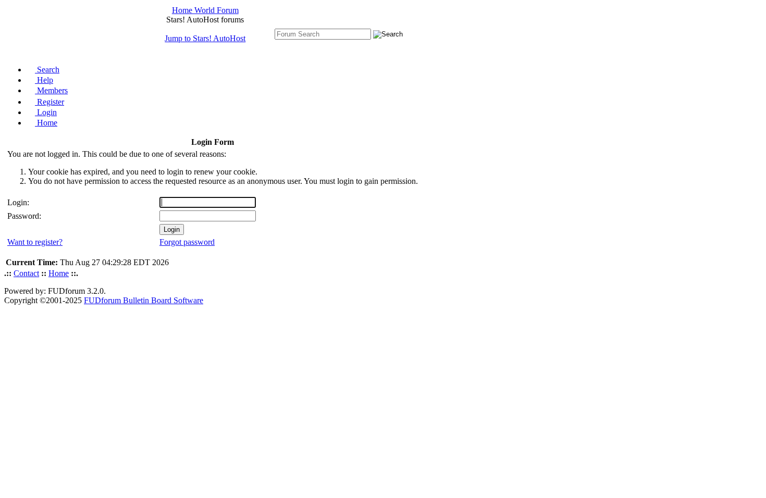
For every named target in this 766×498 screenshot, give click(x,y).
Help (44, 80)
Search (47, 69)
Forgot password (187, 242)
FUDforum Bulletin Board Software (143, 300)
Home (46, 122)
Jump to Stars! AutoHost (205, 38)
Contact (26, 273)
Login (46, 112)
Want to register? (35, 242)
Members (51, 90)
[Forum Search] (323, 33)
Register (49, 101)
